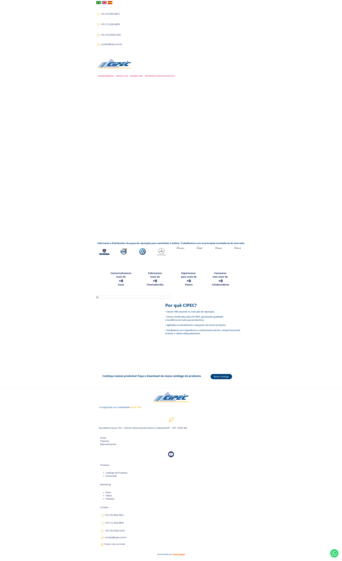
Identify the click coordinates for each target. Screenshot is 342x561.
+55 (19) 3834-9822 (110, 13)
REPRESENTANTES (155, 76)
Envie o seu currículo (114, 544)
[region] (171, 161)
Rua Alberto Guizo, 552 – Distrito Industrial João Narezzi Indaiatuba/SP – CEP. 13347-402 (143, 427)
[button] (110, 76)
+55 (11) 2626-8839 (110, 24)
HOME (101, 76)
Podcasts (110, 498)
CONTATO (170, 76)
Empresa (104, 441)
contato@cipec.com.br (112, 44)
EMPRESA (109, 76)
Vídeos (109, 495)
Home (103, 437)
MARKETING (137, 76)
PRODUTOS (122, 76)
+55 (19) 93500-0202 (111, 34)
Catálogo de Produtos (116, 472)
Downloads (111, 476)
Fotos (108, 492)
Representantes (108, 444)
